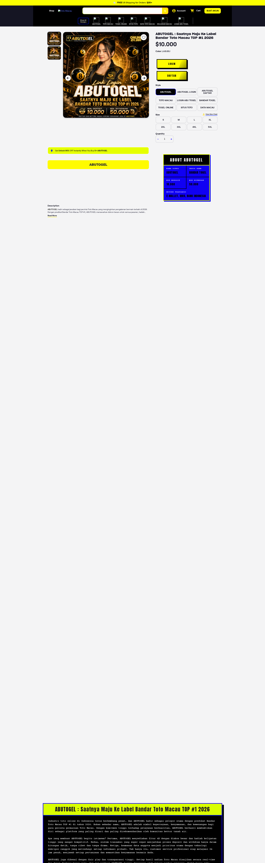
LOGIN (172, 64)
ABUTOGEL (98, 164)
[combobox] (122, 11)
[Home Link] (65, 11)
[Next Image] (144, 78)
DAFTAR (171, 76)
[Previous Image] (68, 78)
